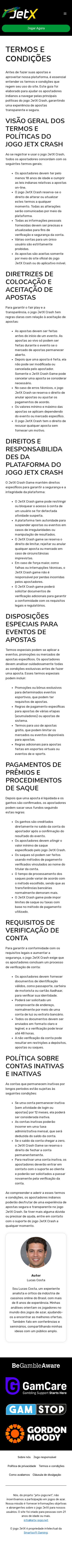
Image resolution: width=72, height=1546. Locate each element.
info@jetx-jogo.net (36, 1520)
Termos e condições (51, 1466)
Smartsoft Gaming (36, 1532)
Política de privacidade (22, 1466)
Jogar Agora (36, 28)
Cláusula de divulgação (47, 1474)
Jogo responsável (44, 1457)
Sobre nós (24, 1457)
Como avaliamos (19, 1474)
